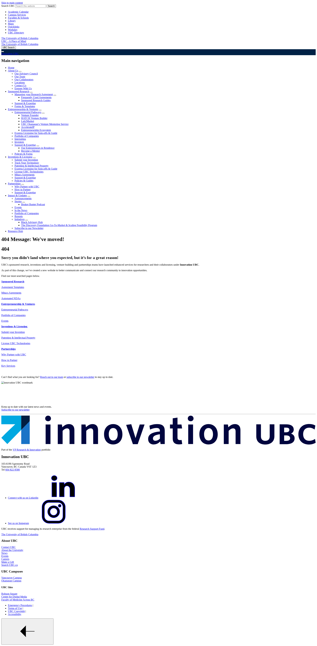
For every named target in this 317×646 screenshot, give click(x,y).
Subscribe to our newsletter (15, 409)
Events (18, 207)
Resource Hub (15, 231)
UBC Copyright (16, 611)
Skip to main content (12, 2)
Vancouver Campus (11, 577)
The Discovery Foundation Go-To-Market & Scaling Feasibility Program (59, 225)
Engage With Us (23, 88)
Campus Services (17, 14)
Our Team (20, 76)
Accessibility (14, 614)
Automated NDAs (10, 298)
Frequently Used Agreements (36, 97)
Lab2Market (27, 121)
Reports (19, 216)
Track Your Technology (27, 162)
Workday (13, 29)
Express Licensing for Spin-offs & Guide (36, 133)
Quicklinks (13, 26)
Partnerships (14, 183)
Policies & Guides (24, 180)
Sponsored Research (18, 91)
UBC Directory (16, 32)
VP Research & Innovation (27, 449)
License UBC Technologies (29, 171)
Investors (19, 142)
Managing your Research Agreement (34, 94)
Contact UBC (8, 547)
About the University (12, 550)
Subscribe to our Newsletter (29, 228)
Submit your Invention (26, 159)
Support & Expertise (25, 103)
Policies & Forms (24, 153)
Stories (18, 201)
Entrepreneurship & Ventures (23, 109)
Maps (11, 23)
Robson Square (9, 593)
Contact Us (20, 85)
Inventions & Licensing (20, 156)
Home (11, 67)
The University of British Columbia (19, 38)
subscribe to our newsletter (80, 377)
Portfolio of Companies (27, 136)
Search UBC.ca (9, 565)
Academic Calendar (18, 11)
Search (51, 6)
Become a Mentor (30, 150)
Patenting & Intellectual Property (32, 165)
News (4, 553)
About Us (13, 70)
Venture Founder (30, 115)
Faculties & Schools (18, 17)
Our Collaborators (24, 79)
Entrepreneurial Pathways (28, 112)
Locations (20, 82)
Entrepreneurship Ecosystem (36, 130)
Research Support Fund (92, 528)
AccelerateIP (28, 127)
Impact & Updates (17, 195)
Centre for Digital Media (14, 596)
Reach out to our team (51, 377)
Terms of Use (15, 608)
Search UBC (8, 5)
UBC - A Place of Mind (13, 41)
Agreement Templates (12, 287)
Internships (20, 139)
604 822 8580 (12, 469)
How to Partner (23, 189)
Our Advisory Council (26, 73)
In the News (21, 210)
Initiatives (20, 219)
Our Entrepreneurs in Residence (37, 148)
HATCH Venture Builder (34, 118)
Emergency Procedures (20, 605)
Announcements (23, 198)
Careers (5, 559)
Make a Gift (7, 562)
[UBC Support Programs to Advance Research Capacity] (158, 444)
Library (12, 20)
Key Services (8, 365)
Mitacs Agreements (25, 174)
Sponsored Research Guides (36, 100)
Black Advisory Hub (32, 222)
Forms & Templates (25, 106)
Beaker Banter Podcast (33, 204)
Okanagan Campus (11, 580)
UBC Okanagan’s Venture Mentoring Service (45, 124)
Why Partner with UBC (27, 186)
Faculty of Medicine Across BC (17, 599)
